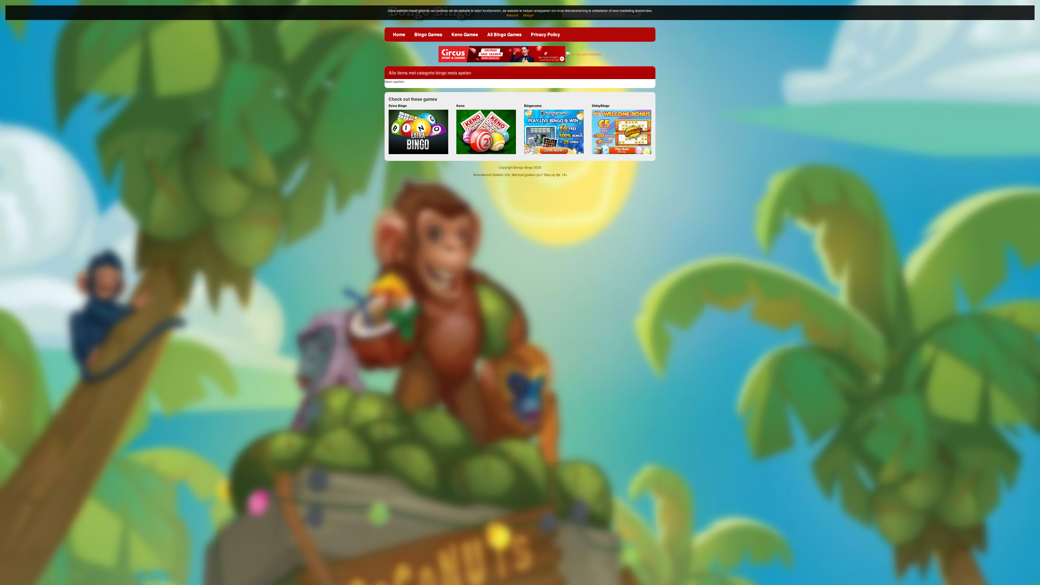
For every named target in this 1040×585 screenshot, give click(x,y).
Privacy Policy (545, 34)
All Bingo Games (504, 34)
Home (399, 34)
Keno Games (464, 34)
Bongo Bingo (523, 167)
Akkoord (512, 15)
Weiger (528, 15)
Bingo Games (428, 34)
